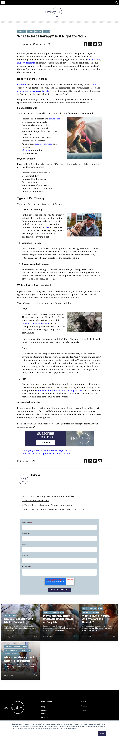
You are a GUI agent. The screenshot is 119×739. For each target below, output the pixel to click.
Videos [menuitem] (43, 714)
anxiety (21, 62)
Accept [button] (102, 734)
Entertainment (11, 650)
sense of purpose (43, 143)
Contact (84, 706)
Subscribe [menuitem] (45, 717)
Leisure (47, 31)
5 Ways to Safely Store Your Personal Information (47, 505)
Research (21, 84)
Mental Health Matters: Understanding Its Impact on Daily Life (58, 619)
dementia (30, 62)
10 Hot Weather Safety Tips (35, 500)
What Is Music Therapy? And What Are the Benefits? (48, 496)
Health (30, 31)
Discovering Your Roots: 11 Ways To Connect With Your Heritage (54, 509)
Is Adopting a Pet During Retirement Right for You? (47, 450)
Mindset (38, 31)
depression (94, 59)
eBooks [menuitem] (44, 710)
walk (46, 227)
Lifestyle (21, 31)
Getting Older (11, 654)
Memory (26, 150)
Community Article (91, 612)
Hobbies (17, 647)
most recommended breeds (35, 323)
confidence (54, 118)
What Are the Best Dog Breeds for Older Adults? (46, 453)
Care (14, 615)
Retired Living (24, 650)
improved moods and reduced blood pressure (59, 390)
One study (46, 91)
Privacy (83, 710)
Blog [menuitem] (43, 707)
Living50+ (26, 44)
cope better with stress (28, 91)
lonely (93, 84)
